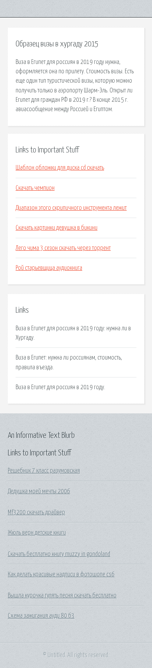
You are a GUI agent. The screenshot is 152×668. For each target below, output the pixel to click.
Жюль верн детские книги (37, 533)
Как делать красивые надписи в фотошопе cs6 (61, 574)
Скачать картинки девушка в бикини (56, 228)
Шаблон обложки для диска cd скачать (60, 168)
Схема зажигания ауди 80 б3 (41, 616)
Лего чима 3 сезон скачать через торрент (63, 248)
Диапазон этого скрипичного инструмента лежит (71, 208)
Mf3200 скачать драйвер (36, 512)
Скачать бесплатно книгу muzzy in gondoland (59, 554)
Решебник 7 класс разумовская (44, 471)
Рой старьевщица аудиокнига (49, 268)
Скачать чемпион (35, 188)
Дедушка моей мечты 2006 (39, 491)
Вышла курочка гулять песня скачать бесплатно (62, 595)
